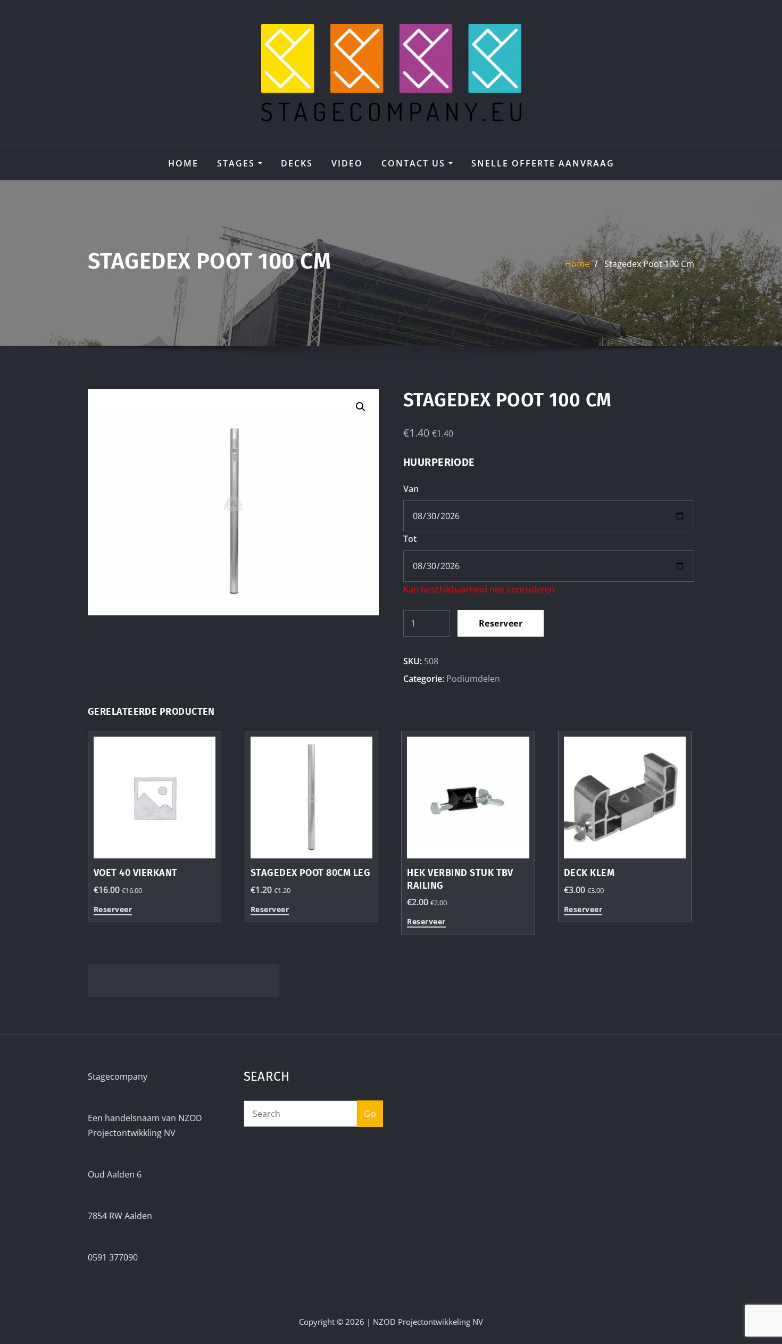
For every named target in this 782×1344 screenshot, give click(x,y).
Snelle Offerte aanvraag (542, 163)
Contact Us (414, 163)
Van (411, 489)
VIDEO (347, 163)
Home (183, 163)
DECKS (297, 163)
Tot (410, 539)
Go (370, 1114)
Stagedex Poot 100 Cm (649, 264)
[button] (360, 406)
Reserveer (500, 623)
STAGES (237, 163)
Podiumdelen (473, 678)
